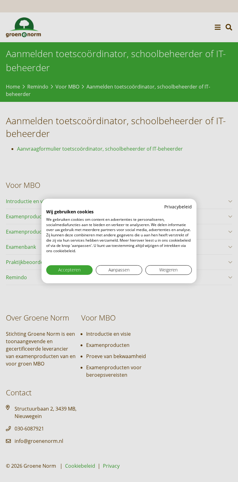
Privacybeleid (178, 207)
